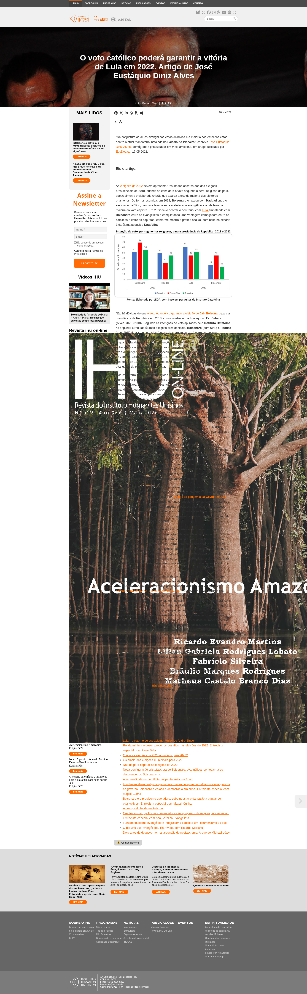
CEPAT (73, 938)
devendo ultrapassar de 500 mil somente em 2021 (149, 591)
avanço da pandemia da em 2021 (199, 497)
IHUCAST (128, 941)
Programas (109, 3)
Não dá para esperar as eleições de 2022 (150, 765)
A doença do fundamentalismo (143, 808)
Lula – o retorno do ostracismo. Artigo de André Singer (159, 740)
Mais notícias (130, 927)
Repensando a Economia (109, 938)
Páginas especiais (132, 934)
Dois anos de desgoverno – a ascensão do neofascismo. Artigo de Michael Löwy (176, 832)
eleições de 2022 (131, 186)
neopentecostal (162, 685)
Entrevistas (129, 930)
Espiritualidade (179, 3)
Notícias (126, 3)
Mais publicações (160, 927)
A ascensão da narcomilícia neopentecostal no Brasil (158, 779)
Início (76, 3)
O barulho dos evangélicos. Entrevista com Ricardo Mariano (163, 827)
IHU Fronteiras (103, 934)
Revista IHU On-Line (161, 930)
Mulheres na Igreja (214, 956)
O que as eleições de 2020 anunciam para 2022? (155, 755)
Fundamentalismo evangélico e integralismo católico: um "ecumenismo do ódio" (175, 823)
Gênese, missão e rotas (81, 927)
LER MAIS (82, 156)
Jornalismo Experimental (136, 938)
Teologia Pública (104, 930)
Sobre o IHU (91, 3)
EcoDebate (123, 151)
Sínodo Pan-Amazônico (217, 952)
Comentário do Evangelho (218, 927)
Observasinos (103, 927)
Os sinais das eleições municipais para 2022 (152, 760)
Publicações (143, 3)
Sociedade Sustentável (108, 941)
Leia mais (78, 753)
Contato (198, 3)
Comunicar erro (128, 842)
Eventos (160, 3)
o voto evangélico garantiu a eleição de (183, 313)
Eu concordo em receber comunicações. (90, 244)
